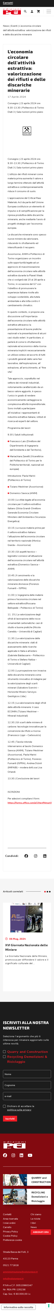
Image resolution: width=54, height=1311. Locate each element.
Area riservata (10, 1218)
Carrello (7, 1227)
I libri (33, 1222)
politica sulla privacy (19, 1109)
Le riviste (35, 1218)
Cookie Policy (10, 1235)
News (6, 25)
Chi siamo (36, 1214)
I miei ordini (9, 1222)
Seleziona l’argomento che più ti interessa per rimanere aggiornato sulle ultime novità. (26, 1040)
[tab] (45, 891)
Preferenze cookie (12, 1239)
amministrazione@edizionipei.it (20, 1271)
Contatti (7, 1214)
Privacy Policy (10, 1231)
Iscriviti (10, 1118)
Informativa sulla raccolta (18, 1307)
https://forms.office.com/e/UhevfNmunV (30, 802)
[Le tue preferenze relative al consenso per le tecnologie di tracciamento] (49, 1306)
